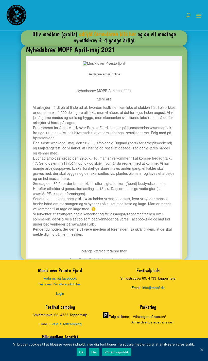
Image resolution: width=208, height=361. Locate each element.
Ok (81, 352)
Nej (94, 352)
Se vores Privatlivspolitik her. (60, 284)
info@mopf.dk (153, 288)
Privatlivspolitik (117, 352)
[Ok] (201, 349)
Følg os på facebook (60, 278)
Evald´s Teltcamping (65, 324)
